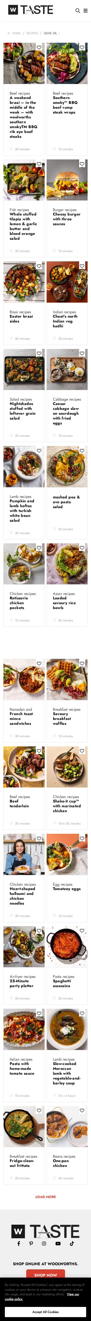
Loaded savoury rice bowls (64, 603)
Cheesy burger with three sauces (67, 219)
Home (16, 33)
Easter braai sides (21, 319)
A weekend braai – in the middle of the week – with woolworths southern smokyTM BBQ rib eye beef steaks (23, 117)
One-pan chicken (61, 1163)
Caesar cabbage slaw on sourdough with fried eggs (66, 413)
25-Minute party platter (22, 983)
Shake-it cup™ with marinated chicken (67, 806)
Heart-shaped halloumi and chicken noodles (22, 896)
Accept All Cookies (45, 1312)
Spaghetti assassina (62, 983)
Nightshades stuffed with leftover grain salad (23, 411)
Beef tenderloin (20, 803)
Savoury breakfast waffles (62, 718)
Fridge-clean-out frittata (22, 1163)
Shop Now (45, 1275)
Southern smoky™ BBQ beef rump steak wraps (65, 105)
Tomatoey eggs (67, 889)
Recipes (32, 33)
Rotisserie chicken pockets (19, 603)
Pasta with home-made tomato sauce (23, 1068)
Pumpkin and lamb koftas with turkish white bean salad (22, 510)
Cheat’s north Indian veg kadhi (65, 321)
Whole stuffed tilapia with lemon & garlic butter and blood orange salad (23, 226)
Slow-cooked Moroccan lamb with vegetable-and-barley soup (67, 1073)
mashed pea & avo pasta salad (66, 502)
